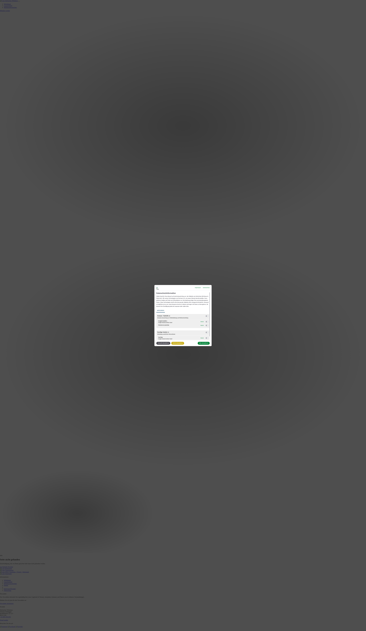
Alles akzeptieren (203, 343)
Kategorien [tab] (160, 310)
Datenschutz (206, 287)
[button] (206, 316)
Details (202, 321)
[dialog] (183, 315)
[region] (183, 316)
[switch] (207, 316)
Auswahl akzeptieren (163, 343)
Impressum (198, 287)
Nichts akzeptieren (178, 343)
